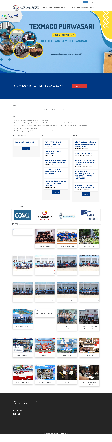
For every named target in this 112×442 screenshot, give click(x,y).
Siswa (68, 7)
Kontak (92, 7)
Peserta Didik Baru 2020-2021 (25, 142)
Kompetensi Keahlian (59, 7)
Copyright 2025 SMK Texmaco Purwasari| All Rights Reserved (56, 433)
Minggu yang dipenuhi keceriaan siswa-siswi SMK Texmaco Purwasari (55, 183)
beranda (45, 7)
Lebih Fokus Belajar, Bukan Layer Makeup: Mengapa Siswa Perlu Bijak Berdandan (86, 144)
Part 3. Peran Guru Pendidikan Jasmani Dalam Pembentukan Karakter (85, 163)
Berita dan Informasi (82, 7)
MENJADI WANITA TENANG (83, 153)
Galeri (73, 7)
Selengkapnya (26, 148)
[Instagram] (92, 2)
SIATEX (85, 2)
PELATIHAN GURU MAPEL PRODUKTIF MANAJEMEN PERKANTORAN (53, 172)
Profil (50, 7)
